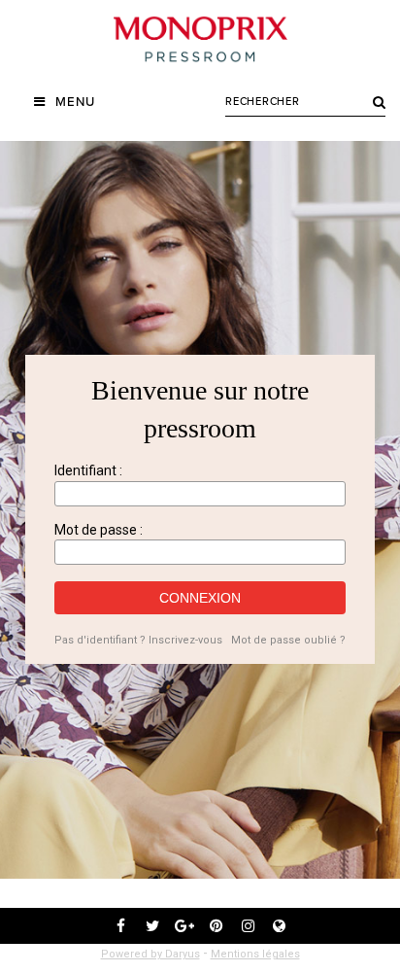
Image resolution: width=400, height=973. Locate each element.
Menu (75, 102)
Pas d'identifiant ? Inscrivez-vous (138, 640)
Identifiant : (88, 470)
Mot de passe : (98, 530)
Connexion (200, 598)
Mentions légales (255, 954)
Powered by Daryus (150, 954)
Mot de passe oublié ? (288, 640)
